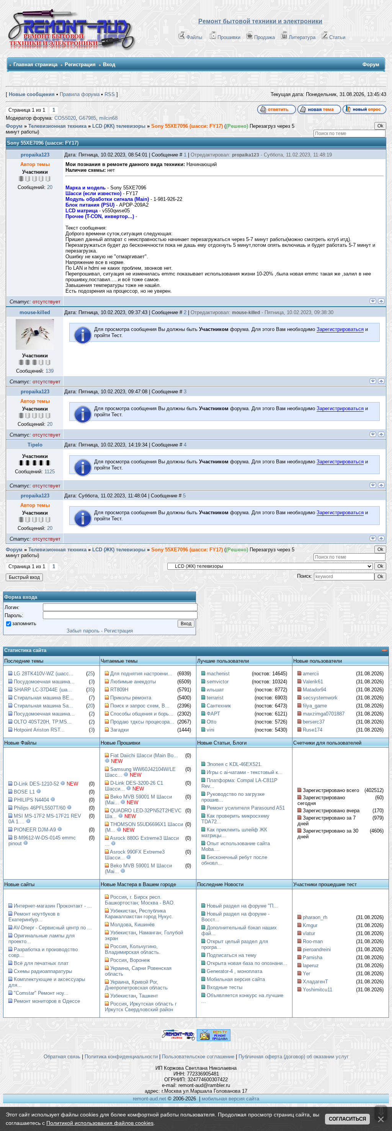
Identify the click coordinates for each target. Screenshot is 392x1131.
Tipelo (35, 445)
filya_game (315, 706)
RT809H (119, 690)
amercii (311, 673)
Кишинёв (144, 924)
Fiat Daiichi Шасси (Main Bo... (144, 755)
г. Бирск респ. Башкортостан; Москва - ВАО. (140, 900)
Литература (302, 37)
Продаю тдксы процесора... (142, 722)
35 (90, 690)
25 (90, 673)
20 (90, 706)
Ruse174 (312, 730)
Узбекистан (123, 911)
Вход (109, 64)
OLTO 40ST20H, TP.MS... (43, 722)
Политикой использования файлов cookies (100, 1123)
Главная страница (35, 64)
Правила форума (80, 94)
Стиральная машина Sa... (43, 706)
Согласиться (347, 1119)
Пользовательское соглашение (198, 1056)
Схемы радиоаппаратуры (43, 971)
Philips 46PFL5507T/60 (39, 808)
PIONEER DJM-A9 (35, 830)
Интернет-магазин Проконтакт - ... (53, 906)
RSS (110, 94)
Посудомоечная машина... (44, 681)
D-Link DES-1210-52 (36, 784)
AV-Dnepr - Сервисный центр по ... (52, 928)
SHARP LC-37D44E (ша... (43, 690)
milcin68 (108, 118)
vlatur (309, 933)
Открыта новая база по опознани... (247, 963)
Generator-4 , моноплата (234, 971)
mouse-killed (35, 312)
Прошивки (228, 37)
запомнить (24, 623)
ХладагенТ (315, 981)
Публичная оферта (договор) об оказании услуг (293, 1056)
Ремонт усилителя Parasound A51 (246, 808)
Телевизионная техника (57, 126)
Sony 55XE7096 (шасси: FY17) (187, 126)
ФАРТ (213, 714)
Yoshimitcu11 (317, 989)
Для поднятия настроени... (141, 673)
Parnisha (312, 957)
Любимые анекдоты (133, 681)
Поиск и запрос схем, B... (140, 706)
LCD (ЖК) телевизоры (118, 126)
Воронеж (140, 960)
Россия (118, 897)
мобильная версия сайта (230, 1099)
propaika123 (35, 155)
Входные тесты (224, 987)
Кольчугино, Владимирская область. (132, 949)
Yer (306, 973)
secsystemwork (320, 698)
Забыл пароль (83, 631)
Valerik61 (313, 681)
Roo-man (313, 941)
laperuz (311, 965)
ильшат (215, 690)
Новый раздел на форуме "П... (242, 906)
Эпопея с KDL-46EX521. (234, 764)
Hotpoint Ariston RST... (39, 730)
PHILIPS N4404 (31, 800)
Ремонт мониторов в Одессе (47, 1001)
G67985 (87, 118)
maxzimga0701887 (324, 714)
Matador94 (314, 690)
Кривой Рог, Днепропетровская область (136, 985)
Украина (119, 968)
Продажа (264, 37)
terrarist (215, 698)
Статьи (337, 37)
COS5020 (65, 118)
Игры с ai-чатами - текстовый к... (245, 772)
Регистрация (80, 64)
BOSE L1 (24, 792)
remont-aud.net (149, 1099)
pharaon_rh (315, 917)
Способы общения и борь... (141, 714)
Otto (211, 722)
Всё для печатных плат (41, 963)
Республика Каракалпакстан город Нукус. (139, 913)
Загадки (119, 730)
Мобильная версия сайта (236, 979)
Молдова (120, 924)
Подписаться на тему (231, 955)
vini (210, 730)
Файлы (194, 37)
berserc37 (314, 722)
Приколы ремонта (130, 698)
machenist (218, 673)
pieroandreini (317, 949)
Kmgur (310, 925)
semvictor (218, 681)
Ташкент (148, 996)
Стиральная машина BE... (44, 698)
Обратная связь (62, 1056)
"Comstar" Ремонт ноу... (41, 993)
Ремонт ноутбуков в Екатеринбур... (34, 916)
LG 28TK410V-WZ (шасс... (44, 673)
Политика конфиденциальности (121, 1056)
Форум (14, 126)
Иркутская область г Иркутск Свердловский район (141, 1006)
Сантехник (219, 706)
